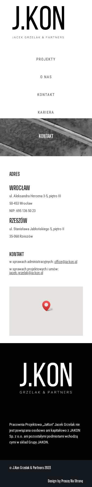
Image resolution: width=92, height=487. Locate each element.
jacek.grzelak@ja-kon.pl (26, 273)
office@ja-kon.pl (65, 261)
